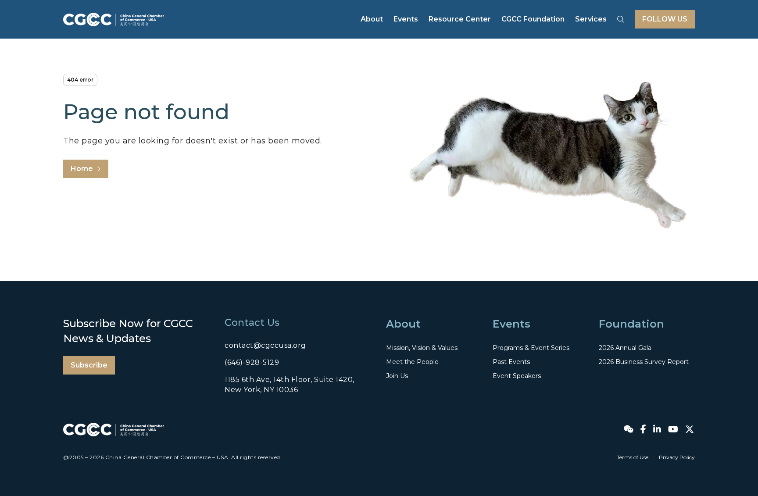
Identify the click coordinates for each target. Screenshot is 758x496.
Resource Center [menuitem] (460, 19)
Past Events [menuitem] (511, 362)
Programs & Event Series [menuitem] (531, 348)
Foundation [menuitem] (631, 324)
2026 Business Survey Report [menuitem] (644, 362)
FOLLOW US (664, 19)
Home (82, 168)
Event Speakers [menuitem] (517, 376)
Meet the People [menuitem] (412, 362)
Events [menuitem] (405, 19)
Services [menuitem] (591, 19)
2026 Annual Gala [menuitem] (625, 348)
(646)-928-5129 (252, 362)
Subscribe (89, 365)
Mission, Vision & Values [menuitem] (422, 348)
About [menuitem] (372, 19)
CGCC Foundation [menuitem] (533, 19)
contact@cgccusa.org (265, 345)
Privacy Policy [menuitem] (677, 457)
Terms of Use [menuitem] (632, 457)
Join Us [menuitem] (397, 376)
